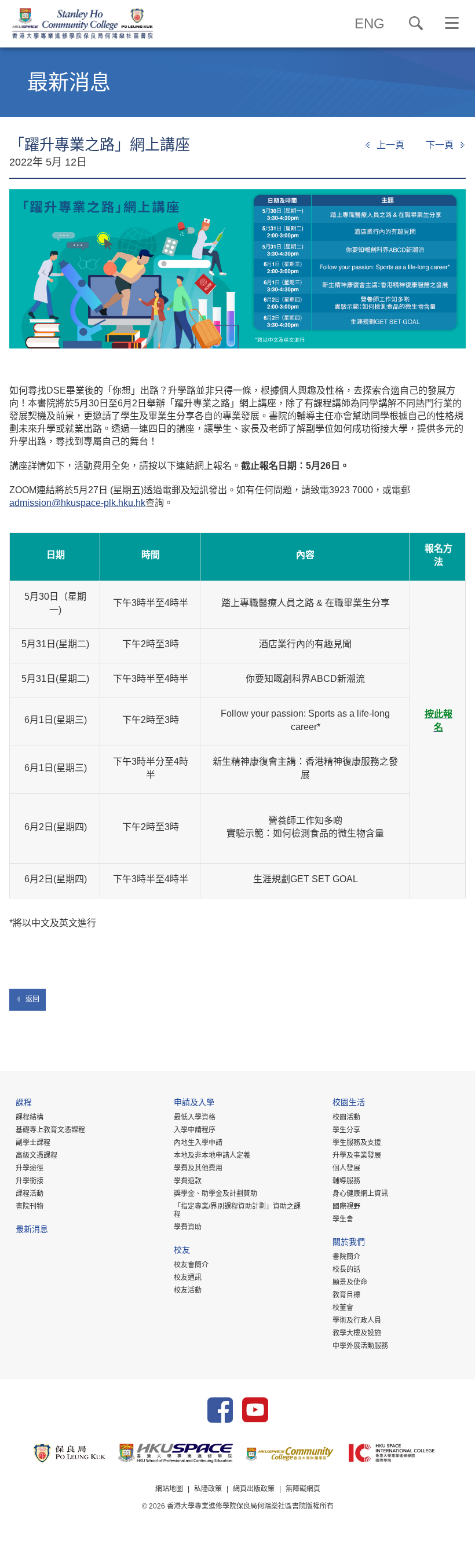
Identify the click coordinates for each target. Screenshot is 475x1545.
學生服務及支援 (356, 1143)
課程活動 (29, 1194)
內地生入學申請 (198, 1143)
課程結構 (29, 1117)
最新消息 (32, 1230)
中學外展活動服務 (360, 1346)
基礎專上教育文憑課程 (50, 1130)
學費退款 (188, 1181)
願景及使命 (349, 1282)
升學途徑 (29, 1168)
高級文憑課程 (36, 1155)
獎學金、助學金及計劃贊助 (215, 1194)
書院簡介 (346, 1257)
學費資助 (188, 1227)
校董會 (342, 1308)
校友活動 (188, 1290)
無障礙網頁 (303, 1489)
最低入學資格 (194, 1117)
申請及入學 (194, 1103)
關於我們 (348, 1243)
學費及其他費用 (198, 1168)
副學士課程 (33, 1143)
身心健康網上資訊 (360, 1194)
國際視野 (346, 1206)
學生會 (342, 1219)
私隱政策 (208, 1489)
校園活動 (346, 1117)
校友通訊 (188, 1278)
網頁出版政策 (254, 1489)
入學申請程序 (194, 1130)
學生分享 (346, 1130)
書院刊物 (29, 1206)
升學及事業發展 (356, 1155)
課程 (24, 1103)
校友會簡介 (191, 1265)
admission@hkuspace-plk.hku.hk (77, 503)
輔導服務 (346, 1181)
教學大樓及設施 (356, 1333)
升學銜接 (29, 1181)
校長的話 (346, 1269)
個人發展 (346, 1168)
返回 (32, 999)
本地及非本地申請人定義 (212, 1155)
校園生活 (348, 1103)
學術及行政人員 (356, 1320)
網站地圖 (169, 1489)
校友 (182, 1251)
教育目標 (346, 1295)
